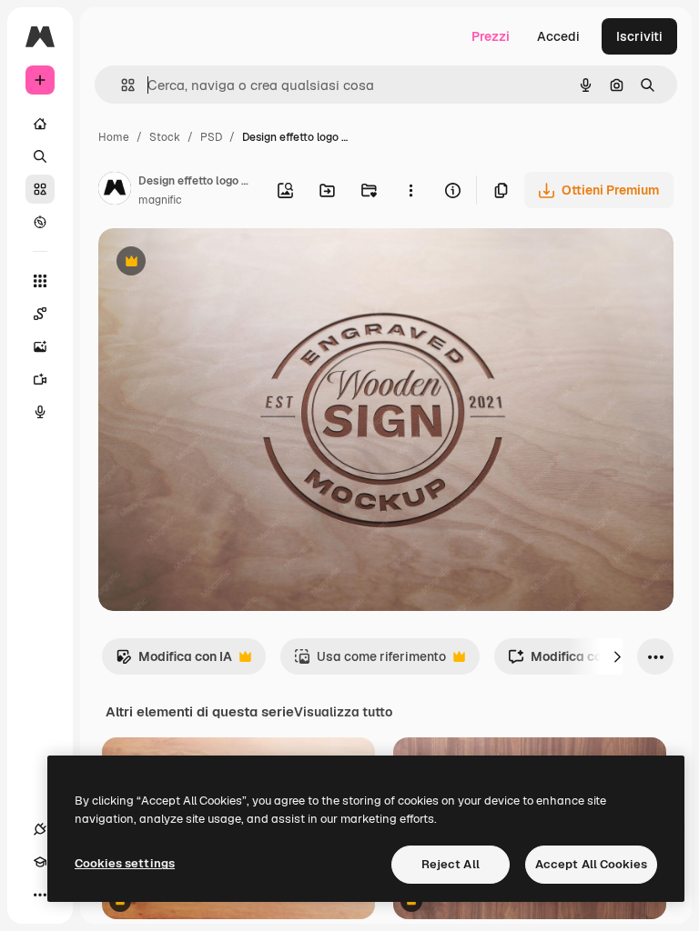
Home (113, 137)
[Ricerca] (40, 156)
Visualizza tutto (343, 712)
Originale (218, 263)
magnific (160, 200)
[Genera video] (40, 379)
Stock (164, 137)
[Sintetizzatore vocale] (40, 411)
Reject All (450, 864)
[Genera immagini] (40, 346)
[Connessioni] (40, 829)
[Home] (40, 123)
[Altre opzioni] (410, 190)
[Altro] (40, 894)
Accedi (558, 36)
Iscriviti (639, 36)
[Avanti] (617, 656)
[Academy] (40, 861)
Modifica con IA (174, 661)
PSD (211, 137)
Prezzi (490, 36)
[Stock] (40, 189)
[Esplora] (40, 221)
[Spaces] (40, 313)
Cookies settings (125, 863)
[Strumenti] (40, 280)
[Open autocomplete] (121, 85)
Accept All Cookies (591, 864)
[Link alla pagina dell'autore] (114, 191)
